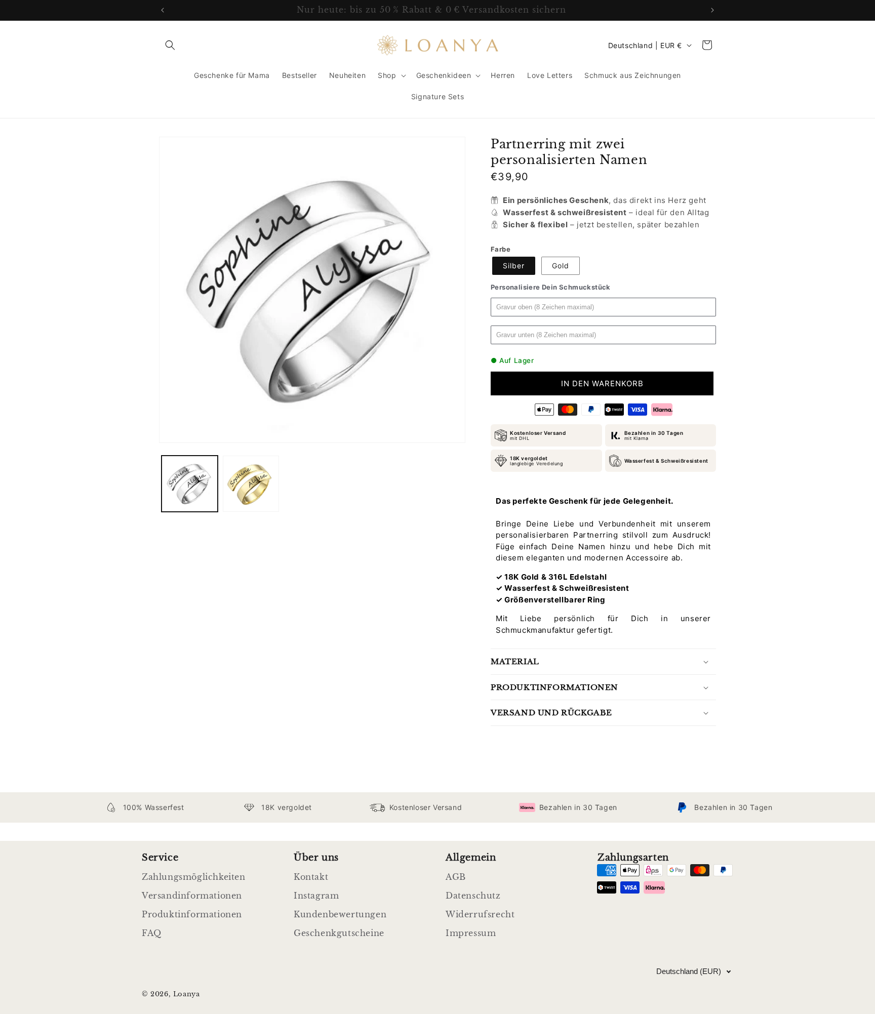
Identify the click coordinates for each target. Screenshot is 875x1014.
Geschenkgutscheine (339, 933)
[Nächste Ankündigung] (712, 10)
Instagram (316, 895)
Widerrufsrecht (480, 914)
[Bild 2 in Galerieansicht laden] (251, 484)
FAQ (152, 933)
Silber (514, 265)
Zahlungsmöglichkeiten (194, 877)
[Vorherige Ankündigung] (162, 10)
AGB (456, 877)
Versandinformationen (192, 895)
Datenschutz (473, 895)
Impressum (471, 933)
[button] (170, 45)
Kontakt (311, 877)
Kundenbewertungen (340, 914)
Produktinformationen (192, 914)
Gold (560, 265)
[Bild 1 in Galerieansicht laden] (190, 484)
